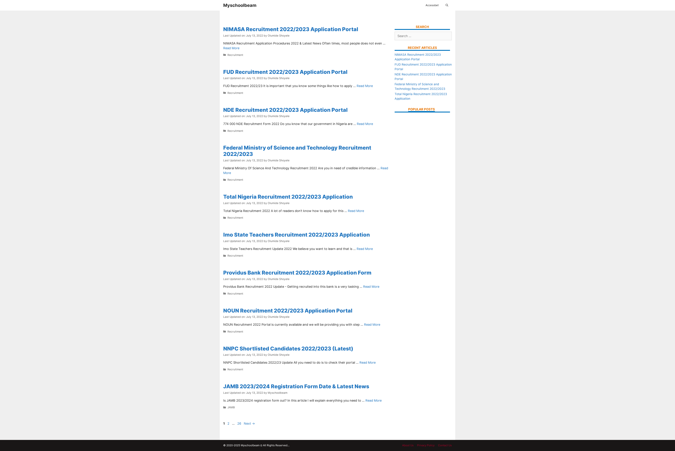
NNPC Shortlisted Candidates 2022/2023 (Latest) (288, 348)
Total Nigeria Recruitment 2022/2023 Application (288, 197)
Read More (231, 48)
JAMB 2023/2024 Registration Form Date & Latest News (296, 386)
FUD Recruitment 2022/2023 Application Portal (285, 72)
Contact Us (445, 445)
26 (239, 423)
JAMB (231, 407)
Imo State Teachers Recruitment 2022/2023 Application (296, 234)
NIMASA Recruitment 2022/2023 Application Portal (290, 29)
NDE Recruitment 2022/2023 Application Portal (285, 110)
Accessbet (432, 5)
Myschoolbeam (239, 5)
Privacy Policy (426, 445)
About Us (408, 445)
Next (249, 423)
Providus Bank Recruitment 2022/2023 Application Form (297, 272)
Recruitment (235, 55)
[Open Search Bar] (447, 5)
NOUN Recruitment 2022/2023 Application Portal (287, 310)
